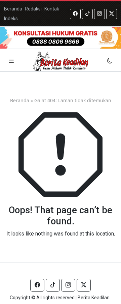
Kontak (51, 8)
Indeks (11, 18)
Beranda (13, 8)
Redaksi (33, 8)
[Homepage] (60, 61)
